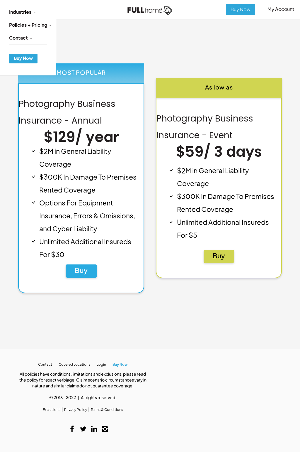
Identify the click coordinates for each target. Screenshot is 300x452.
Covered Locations (74, 364)
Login (101, 364)
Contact (18, 38)
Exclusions (51, 409)
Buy (81, 271)
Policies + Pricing (28, 25)
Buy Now (240, 9)
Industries (20, 12)
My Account (280, 9)
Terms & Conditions (107, 409)
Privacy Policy (75, 409)
